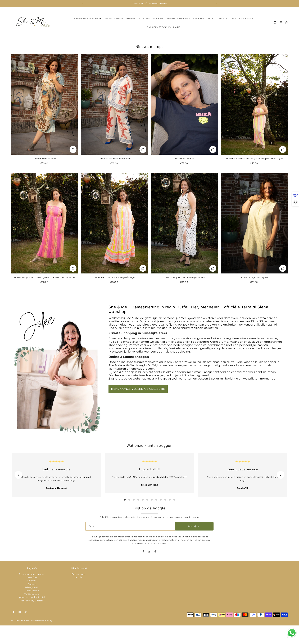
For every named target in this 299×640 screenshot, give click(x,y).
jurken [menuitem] (131, 18)
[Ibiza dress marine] (184, 104)
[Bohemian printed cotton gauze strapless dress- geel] (254, 104)
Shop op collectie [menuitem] (86, 18)
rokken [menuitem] (158, 18)
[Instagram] (149, 551)
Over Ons (32, 577)
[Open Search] (275, 22)
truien (222, 324)
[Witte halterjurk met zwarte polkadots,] (184, 223)
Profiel (79, 577)
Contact (32, 580)
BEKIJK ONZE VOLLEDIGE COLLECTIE (138, 388)
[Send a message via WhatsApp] (291, 632)
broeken (211, 324)
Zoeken (32, 584)
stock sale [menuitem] (246, 18)
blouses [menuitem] (144, 18)
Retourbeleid (32, 590)
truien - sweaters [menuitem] (178, 18)
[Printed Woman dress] (44, 104)
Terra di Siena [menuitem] (113, 18)
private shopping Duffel (32, 597)
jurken (233, 324)
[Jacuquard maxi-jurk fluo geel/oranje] (114, 223)
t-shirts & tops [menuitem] (226, 18)
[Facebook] (143, 551)
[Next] (216, 3)
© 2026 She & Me (20, 620)
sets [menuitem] (210, 18)
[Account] (281, 22)
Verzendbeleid (32, 594)
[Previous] (82, 3)
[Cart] (286, 22)
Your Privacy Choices (31, 600)
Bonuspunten (78, 574)
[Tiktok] (155, 551)
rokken (244, 324)
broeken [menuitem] (199, 18)
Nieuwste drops (149, 47)
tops (269, 324)
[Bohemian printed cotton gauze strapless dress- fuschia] (44, 223)
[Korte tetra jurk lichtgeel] (254, 223)
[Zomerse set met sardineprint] (114, 104)
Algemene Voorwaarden (32, 574)
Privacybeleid (32, 587)
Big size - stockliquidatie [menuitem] (163, 27)
